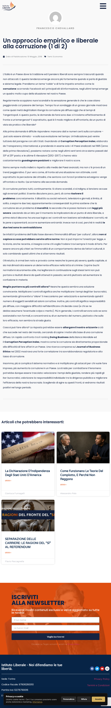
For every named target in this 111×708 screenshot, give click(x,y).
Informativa (37, 702)
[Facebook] (92, 668)
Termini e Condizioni (98, 685)
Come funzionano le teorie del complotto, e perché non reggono (81, 475)
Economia (57, 56)
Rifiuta (84, 699)
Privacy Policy (73, 644)
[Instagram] (107, 668)
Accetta (98, 699)
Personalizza (68, 699)
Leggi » (8, 480)
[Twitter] (97, 668)
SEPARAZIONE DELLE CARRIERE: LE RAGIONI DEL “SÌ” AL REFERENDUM (28, 543)
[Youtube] (102, 668)
